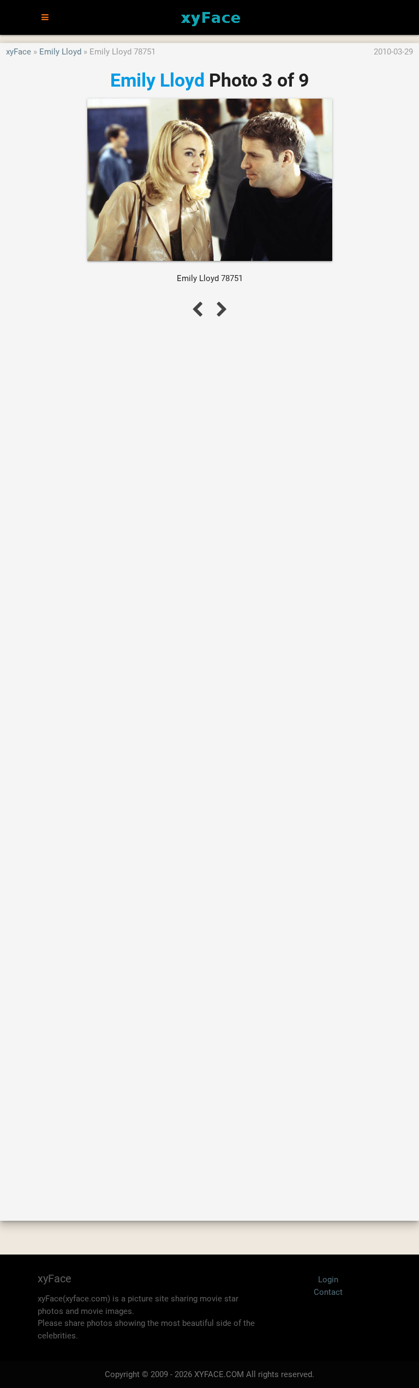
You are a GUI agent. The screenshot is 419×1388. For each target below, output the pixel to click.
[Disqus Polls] (209, 473)
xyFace (18, 52)
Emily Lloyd (60, 52)
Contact (328, 1292)
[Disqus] (209, 757)
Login (328, 1279)
